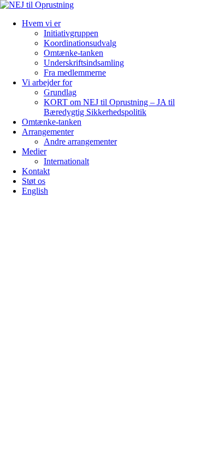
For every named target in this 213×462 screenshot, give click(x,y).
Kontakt (36, 171)
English (35, 190)
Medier (34, 151)
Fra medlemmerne (75, 72)
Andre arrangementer (80, 141)
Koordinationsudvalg (80, 43)
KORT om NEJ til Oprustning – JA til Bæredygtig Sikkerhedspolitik (109, 107)
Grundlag (60, 92)
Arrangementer (48, 131)
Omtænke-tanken (73, 52)
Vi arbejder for (47, 82)
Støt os (33, 181)
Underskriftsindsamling (84, 62)
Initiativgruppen (71, 33)
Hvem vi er (41, 23)
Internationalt (66, 161)
